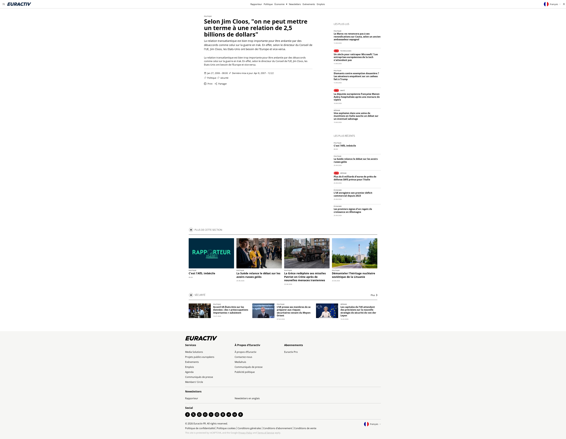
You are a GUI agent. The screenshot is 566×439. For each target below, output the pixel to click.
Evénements (309, 4)
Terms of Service (265, 432)
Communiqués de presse (199, 377)
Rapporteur (256, 4)
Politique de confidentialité (200, 428)
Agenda (189, 372)
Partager (222, 83)
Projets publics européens (199, 357)
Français (554, 4)
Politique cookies (226, 428)
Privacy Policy (245, 432)
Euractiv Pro (291, 352)
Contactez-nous (243, 357)
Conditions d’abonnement (277, 428)
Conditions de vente (305, 428)
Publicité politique (245, 372)
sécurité (224, 77)
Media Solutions (194, 352)
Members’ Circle (194, 382)
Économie (279, 4)
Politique (268, 4)
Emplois (321, 4)
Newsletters (295, 4)
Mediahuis (240, 362)
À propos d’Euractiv (245, 352)
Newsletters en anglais (247, 398)
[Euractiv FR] (19, 4)
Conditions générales (249, 428)
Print (210, 83)
